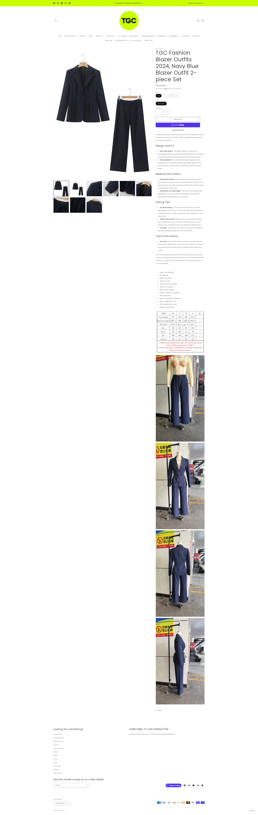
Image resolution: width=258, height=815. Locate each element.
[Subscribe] (87, 785)
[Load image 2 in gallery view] (77, 188)
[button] (55, 20)
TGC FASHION (61, 810)
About (55, 762)
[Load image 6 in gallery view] (144, 188)
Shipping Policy (58, 738)
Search (55, 755)
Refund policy (57, 773)
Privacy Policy (57, 734)
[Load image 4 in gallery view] (111, 188)
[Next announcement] (158, 3)
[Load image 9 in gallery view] (94, 205)
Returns (56, 745)
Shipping (166, 88)
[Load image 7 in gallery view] (61, 205)
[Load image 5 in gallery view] (127, 188)
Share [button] (160, 710)
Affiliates (56, 769)
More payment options (178, 130)
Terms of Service (58, 748)
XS (158, 96)
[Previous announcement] (99, 3)
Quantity (158, 108)
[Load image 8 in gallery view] (77, 205)
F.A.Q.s (55, 759)
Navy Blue (161, 103)
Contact (56, 752)
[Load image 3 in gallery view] (94, 188)
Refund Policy (57, 741)
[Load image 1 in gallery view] (61, 188)
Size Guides (57, 766)
